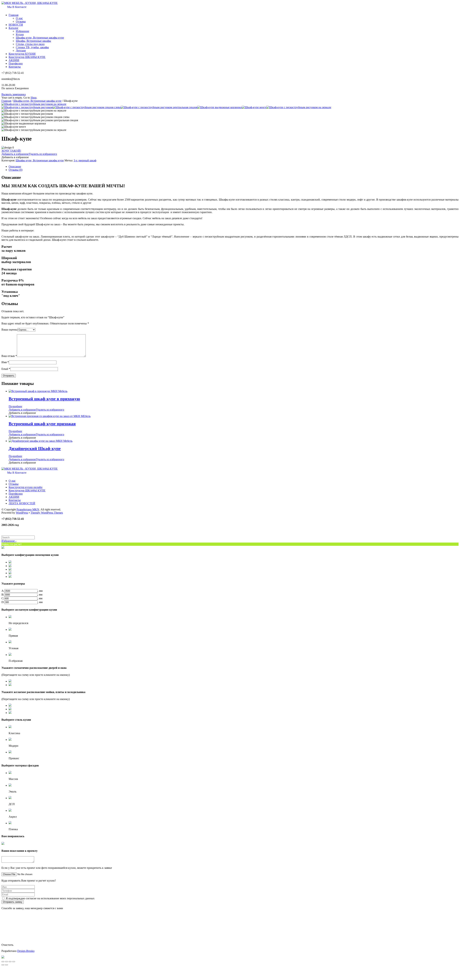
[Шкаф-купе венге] (254, 107)
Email (5, 368)
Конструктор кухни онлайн (25, 487)
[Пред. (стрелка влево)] (2, 964)
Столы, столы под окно (30, 44)
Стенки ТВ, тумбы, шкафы (32, 47)
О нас (19, 18)
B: (2, 594)
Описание (15, 166)
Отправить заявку (12, 902)
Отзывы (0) (15, 169)
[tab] (234, 166)
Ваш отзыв (9, 355)
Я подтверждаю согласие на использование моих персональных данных (50, 898)
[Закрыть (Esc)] (2, 961)
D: (2, 602)
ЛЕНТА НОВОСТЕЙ (22, 503)
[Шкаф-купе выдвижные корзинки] (219, 107)
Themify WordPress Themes (47, 512)
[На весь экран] (10, 961)
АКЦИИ (14, 60)
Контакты (15, 66)
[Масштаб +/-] (13, 961)
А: (2, 590)
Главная (13, 15)
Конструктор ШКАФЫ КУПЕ (27, 57)
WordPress (22, 512)
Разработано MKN (28, 509)
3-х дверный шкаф (85, 160)
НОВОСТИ (16, 24)
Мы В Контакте (16, 6)
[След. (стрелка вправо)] (6, 964)
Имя (5, 362)
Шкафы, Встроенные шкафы (33, 40)
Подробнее (15, 406)
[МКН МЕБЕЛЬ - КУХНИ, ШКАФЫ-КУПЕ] (29, 2)
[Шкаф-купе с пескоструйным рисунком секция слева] (87, 107)
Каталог (14, 27)
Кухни (20, 34)
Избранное (22, 31)
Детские (21, 50)
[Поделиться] (6, 961)
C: (2, 598)
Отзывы (21, 21)
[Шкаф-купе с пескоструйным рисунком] (27, 107)
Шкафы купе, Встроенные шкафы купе (40, 37)
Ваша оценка (9, 329)
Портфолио (16, 63)
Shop (33, 97)
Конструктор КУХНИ (22, 53)
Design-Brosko (25, 950)
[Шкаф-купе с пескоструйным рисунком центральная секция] (159, 107)
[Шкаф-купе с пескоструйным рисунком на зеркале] (33, 104)
